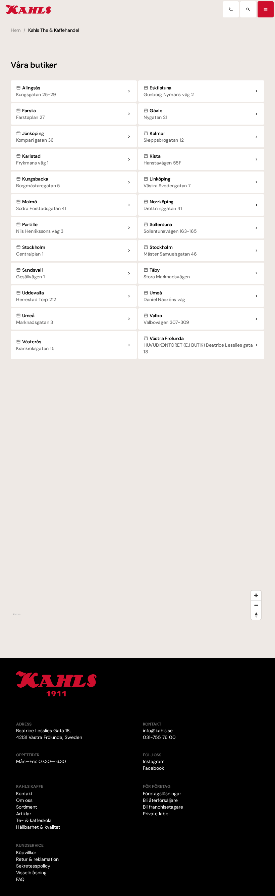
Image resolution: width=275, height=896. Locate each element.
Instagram (153, 761)
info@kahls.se (158, 731)
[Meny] (266, 9)
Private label (156, 814)
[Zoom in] (256, 595)
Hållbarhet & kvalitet (38, 827)
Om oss (24, 800)
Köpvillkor (26, 852)
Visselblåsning (31, 873)
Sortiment (26, 807)
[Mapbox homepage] (16, 617)
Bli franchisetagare (163, 807)
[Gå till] (231, 9)
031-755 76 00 (159, 737)
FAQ (20, 879)
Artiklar (23, 814)
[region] (137, 496)
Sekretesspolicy (33, 866)
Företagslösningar (162, 793)
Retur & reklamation (37, 859)
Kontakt (24, 793)
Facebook (153, 768)
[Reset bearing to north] (256, 615)
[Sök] (248, 9)
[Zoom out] (256, 605)
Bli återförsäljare (160, 800)
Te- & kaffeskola (34, 820)
